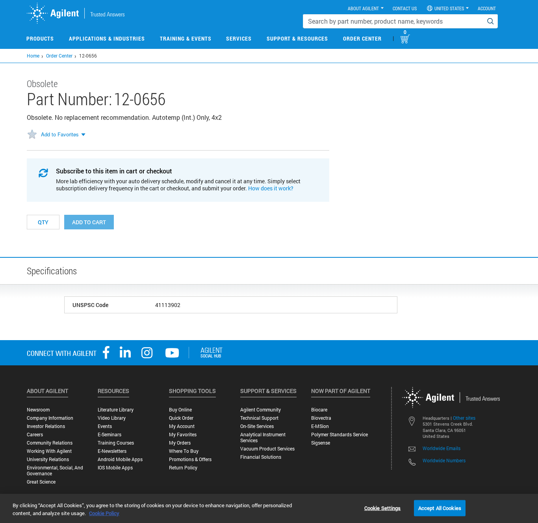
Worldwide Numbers (444, 460)
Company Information (50, 418)
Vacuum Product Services (267, 449)
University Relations (48, 459)
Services (239, 38)
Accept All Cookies (439, 507)
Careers (35, 434)
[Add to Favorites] (32, 135)
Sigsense (320, 443)
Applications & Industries (107, 38)
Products (40, 38)
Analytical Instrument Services (263, 437)
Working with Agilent (49, 451)
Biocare (319, 410)
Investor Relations (46, 426)
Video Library (112, 418)
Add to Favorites (60, 134)
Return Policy (183, 468)
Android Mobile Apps (120, 459)
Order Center (362, 38)
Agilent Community (260, 410)
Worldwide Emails (441, 448)
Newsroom (38, 410)
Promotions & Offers (190, 459)
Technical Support (259, 418)
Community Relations (49, 443)
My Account (182, 426)
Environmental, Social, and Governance (55, 470)
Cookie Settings (382, 507)
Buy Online (180, 410)
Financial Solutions (260, 457)
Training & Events (185, 38)
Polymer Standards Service (339, 434)
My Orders (180, 443)
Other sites (464, 418)
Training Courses (116, 443)
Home (33, 55)
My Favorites (183, 434)
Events (105, 426)
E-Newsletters (112, 451)
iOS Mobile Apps (115, 468)
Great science (41, 482)
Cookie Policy (104, 513)
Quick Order (181, 418)
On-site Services (257, 426)
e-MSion (320, 426)
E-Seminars (109, 434)
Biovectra (321, 418)
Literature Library (116, 410)
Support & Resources (297, 38)
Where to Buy (184, 451)
